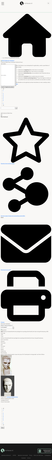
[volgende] (3, 105)
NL (48, 3)
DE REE (14, 455)
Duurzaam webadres (5, 323)
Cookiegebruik (48, 455)
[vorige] (3, 88)
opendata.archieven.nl (6, 455)
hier (17, 84)
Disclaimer (23, 458)
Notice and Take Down (38, 455)
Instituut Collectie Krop (12, 397)
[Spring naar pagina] (16, 108)
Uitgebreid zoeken (9, 87)
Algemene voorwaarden (23, 455)
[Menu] (1, 115)
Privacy (30, 455)
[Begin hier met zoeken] (27, 35)
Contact (29, 458)
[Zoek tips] (15, 75)
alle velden (3, 63)
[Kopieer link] (13, 328)
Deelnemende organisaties (46, 450)
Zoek (2, 87)
